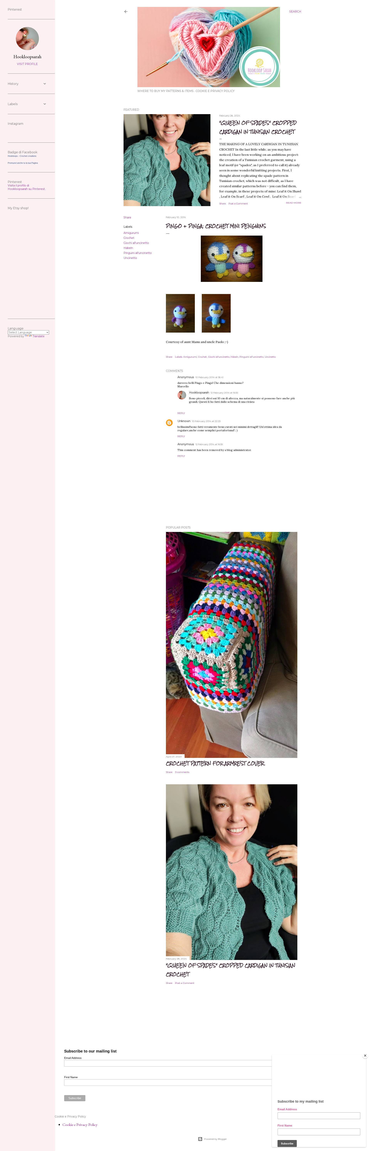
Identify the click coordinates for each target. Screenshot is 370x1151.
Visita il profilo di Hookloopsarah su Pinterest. (26, 187)
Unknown (183, 421)
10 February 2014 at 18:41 (209, 377)
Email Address (73, 1057)
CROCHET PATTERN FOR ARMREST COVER (215, 763)
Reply (181, 413)
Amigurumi (131, 233)
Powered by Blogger (215, 1139)
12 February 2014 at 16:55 (224, 392)
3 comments (182, 772)
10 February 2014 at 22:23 (206, 421)
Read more (293, 202)
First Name (71, 1077)
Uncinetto (130, 258)
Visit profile (27, 64)
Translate (39, 336)
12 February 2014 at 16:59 (209, 444)
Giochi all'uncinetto (136, 243)
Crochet (129, 238)
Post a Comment (238, 203)
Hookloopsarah (199, 392)
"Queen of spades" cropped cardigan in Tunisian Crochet (258, 127)
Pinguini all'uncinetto (138, 253)
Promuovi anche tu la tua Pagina (23, 163)
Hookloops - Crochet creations (22, 156)
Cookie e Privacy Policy (215, 91)
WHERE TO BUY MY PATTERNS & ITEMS (165, 91)
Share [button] (222, 203)
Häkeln (128, 248)
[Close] (365, 1055)
